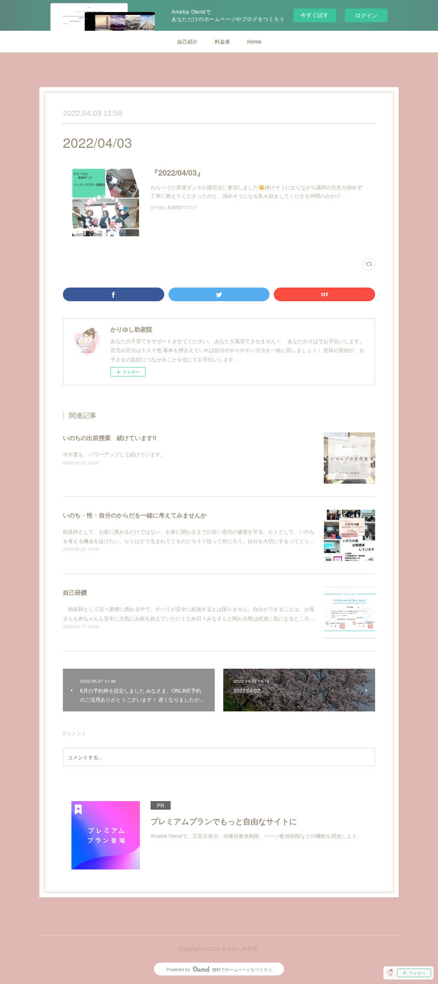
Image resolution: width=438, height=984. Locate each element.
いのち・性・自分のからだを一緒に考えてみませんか (135, 515)
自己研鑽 (75, 592)
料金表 (222, 41)
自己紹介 (187, 41)
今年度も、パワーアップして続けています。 (114, 454)
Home (254, 41)
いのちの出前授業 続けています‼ (109, 437)
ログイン (366, 15)
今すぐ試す (314, 15)
